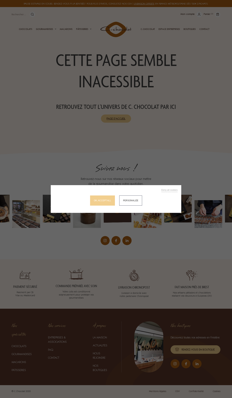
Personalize (130, 200)
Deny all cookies (169, 190)
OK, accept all (102, 200)
